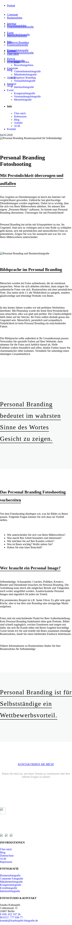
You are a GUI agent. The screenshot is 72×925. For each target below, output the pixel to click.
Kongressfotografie (10, 884)
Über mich (6, 849)
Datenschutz (7, 855)
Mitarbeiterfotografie (11, 881)
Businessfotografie (10, 875)
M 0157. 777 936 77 (11, 917)
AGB (3, 858)
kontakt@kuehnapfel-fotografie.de (19, 920)
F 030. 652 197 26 (10, 914)
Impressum (6, 861)
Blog (2, 852)
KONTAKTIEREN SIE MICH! (36, 764)
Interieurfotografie (10, 891)
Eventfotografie (8, 887)
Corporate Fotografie (11, 878)
